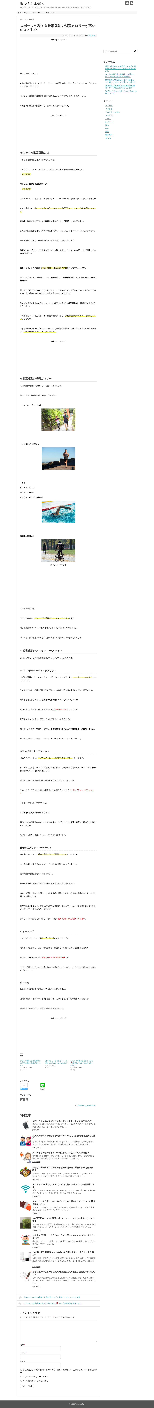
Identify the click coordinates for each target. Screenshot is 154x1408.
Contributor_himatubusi (86, 1105)
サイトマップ (50, 13)
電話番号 (109, 135)
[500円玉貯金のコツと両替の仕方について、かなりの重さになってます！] (25, 1223)
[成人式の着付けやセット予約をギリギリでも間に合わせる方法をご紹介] (25, 1140)
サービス (109, 115)
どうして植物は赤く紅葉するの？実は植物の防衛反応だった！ (30, 1063)
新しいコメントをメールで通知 (35, 1377)
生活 (89, 36)
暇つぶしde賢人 (32, 3)
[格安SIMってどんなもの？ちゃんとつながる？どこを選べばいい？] (25, 1125)
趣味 (93, 36)
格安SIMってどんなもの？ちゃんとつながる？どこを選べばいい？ (62, 1121)
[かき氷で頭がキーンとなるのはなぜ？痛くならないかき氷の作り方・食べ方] (25, 1239)
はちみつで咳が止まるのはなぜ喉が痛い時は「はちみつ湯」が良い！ (82, 1063)
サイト (22, 1362)
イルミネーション (112, 112)
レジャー (109, 122)
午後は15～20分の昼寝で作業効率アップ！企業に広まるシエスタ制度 (52, 1297)
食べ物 (108, 138)
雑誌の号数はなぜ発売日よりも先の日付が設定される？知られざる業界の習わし (120, 68)
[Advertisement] (58, 55)
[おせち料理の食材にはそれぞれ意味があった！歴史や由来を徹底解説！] (25, 1172)
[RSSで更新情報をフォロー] (131, 3)
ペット (108, 119)
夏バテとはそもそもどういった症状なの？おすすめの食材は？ (60, 1152)
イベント (109, 109)
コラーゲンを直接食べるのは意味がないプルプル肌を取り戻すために (53, 1303)
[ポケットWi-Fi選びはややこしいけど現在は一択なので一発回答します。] (25, 1189)
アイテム (109, 106)
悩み (107, 125)
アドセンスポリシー (37, 13)
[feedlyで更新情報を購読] (127, 3)
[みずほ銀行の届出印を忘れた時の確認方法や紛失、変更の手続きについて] (25, 1276)
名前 (22, 1345)
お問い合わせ (22, 13)
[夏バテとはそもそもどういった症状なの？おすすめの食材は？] (25, 1157)
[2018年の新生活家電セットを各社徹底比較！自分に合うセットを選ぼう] (25, 1256)
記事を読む (36, 1130)
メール (23, 1353)
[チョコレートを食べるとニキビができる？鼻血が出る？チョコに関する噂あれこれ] (25, 1206)
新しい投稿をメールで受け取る (35, 1381)
